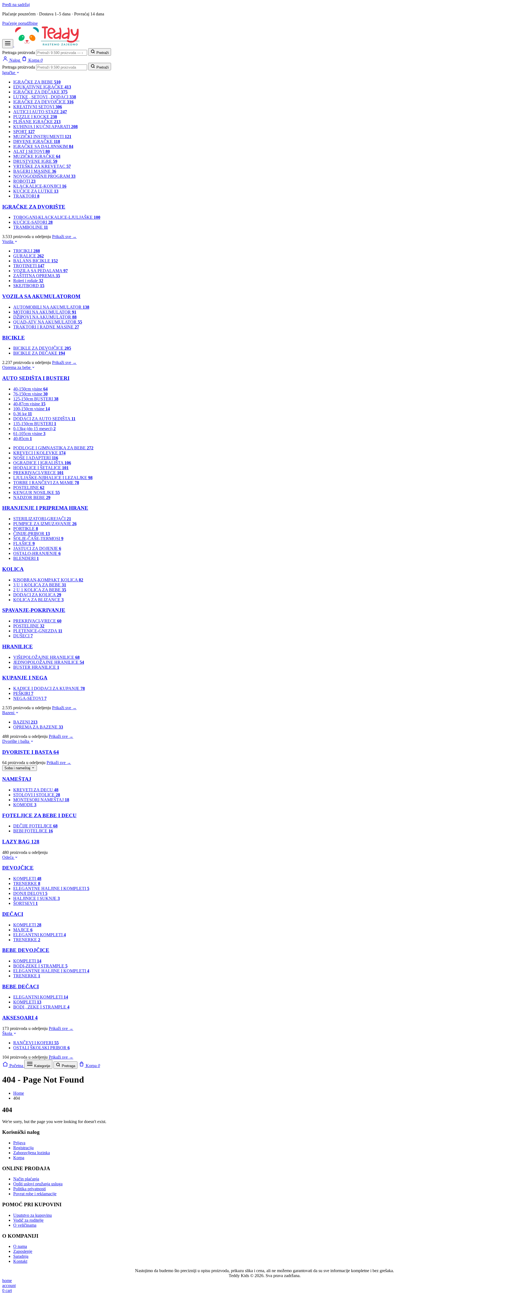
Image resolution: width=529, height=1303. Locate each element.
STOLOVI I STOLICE (36, 794)
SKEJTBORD (28, 285)
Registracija (23, 1147)
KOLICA (13, 569)
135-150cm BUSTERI (34, 423)
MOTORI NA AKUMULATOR (44, 312)
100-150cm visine (31, 408)
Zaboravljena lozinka (31, 1152)
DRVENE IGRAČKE (36, 141)
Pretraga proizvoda (18, 52)
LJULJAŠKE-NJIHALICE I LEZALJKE (53, 477)
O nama (20, 1246)
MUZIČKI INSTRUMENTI (42, 136)
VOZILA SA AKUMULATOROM (41, 296)
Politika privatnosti (29, 1188)
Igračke (9, 72)
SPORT (24, 131)
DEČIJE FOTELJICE (35, 826)
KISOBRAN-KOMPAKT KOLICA (48, 580)
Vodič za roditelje (28, 1220)
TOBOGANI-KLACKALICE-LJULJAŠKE (56, 217)
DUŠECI (23, 635)
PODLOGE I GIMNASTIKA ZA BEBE (53, 448)
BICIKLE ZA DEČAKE (39, 353)
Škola (7, 1033)
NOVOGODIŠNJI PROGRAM (44, 176)
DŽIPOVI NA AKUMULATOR (45, 317)
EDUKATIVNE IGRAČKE (42, 87)
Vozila (8, 241)
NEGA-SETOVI (30, 698)
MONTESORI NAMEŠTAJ (41, 799)
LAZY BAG (20, 842)
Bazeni (8, 712)
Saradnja (20, 1256)
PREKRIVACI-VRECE (38, 472)
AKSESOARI (20, 1018)
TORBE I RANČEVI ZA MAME (46, 482)
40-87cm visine (29, 403)
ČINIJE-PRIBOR (31, 533)
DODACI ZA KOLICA (37, 594)
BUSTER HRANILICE (36, 667)
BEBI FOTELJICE (33, 831)
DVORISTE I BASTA (30, 752)
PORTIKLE (25, 528)
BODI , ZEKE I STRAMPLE (41, 1007)
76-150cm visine (30, 394)
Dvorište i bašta (16, 741)
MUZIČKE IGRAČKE (36, 156)
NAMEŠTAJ (16, 779)
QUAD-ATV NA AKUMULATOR (47, 322)
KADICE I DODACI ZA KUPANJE (49, 688)
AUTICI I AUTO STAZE (40, 111)
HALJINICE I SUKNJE (36, 898)
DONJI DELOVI (30, 893)
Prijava (19, 1142)
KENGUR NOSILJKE (36, 492)
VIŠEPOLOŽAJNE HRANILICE (46, 657)
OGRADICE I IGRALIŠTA (42, 462)
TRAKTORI (26, 196)
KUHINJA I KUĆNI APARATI (45, 126)
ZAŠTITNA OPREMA (36, 275)
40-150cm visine (30, 389)
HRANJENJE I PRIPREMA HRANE (45, 508)
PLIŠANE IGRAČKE (37, 121)
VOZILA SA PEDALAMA (40, 270)
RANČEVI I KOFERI (36, 1042)
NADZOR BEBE (31, 497)
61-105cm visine (29, 433)
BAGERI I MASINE (34, 171)
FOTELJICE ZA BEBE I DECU (39, 815)
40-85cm (22, 438)
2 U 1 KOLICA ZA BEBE (39, 589)
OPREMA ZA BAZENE (38, 727)
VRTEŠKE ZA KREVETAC (42, 166)
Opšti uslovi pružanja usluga (38, 1183)
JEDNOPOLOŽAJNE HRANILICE (48, 662)
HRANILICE (17, 646)
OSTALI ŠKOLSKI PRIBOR (41, 1047)
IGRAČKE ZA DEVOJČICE (43, 101)
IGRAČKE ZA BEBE (37, 82)
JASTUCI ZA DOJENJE (37, 548)
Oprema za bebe (17, 367)
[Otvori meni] (7, 43)
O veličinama (24, 1225)
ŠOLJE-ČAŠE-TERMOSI (38, 538)
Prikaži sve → (64, 236)
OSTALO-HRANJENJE (37, 553)
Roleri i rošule (28, 280)
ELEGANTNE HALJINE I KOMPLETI (51, 888)
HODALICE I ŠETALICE (41, 467)
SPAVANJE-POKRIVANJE (33, 610)
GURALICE (28, 255)
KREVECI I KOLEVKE (39, 452)
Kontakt (20, 1261)
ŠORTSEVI (25, 903)
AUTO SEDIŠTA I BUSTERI (35, 378)
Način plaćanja (26, 1179)
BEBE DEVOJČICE (25, 950)
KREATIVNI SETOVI (37, 106)
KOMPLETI (27, 878)
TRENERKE (26, 883)
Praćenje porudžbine (20, 23)
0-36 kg (22, 413)
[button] (5, 1298)
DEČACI (12, 914)
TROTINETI (28, 265)
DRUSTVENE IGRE (35, 161)
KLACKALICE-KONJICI (39, 186)
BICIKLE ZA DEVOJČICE (42, 348)
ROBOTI (24, 181)
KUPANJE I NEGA (24, 678)
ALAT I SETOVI (31, 151)
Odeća (8, 857)
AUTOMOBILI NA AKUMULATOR (51, 307)
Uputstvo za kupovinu (32, 1215)
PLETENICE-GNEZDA (37, 630)
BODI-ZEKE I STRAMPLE (40, 966)
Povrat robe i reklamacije (34, 1193)
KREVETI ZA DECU (35, 789)
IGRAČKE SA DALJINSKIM (43, 146)
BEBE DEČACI (20, 986)
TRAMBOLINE (30, 227)
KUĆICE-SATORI (33, 222)
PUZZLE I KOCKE (35, 116)
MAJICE (23, 929)
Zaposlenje (22, 1251)
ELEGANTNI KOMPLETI (39, 934)
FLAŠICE (24, 543)
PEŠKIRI (23, 693)
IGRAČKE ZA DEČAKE (40, 92)
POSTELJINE (28, 487)
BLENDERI (26, 558)
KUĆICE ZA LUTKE (35, 191)
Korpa (18, 1157)
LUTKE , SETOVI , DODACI (44, 97)
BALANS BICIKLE (35, 260)
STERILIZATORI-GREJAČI (42, 518)
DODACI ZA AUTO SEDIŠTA (44, 418)
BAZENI (25, 722)
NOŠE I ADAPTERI (35, 457)
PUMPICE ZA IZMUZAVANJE (45, 523)
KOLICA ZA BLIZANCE (38, 599)
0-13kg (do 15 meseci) (34, 428)
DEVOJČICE (18, 868)
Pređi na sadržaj (16, 4)
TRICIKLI (26, 251)
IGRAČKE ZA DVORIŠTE (33, 207)
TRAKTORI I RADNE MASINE (46, 327)
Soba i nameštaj (17, 768)
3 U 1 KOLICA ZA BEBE (39, 584)
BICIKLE (13, 338)
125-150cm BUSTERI (35, 398)
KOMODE (24, 804)
